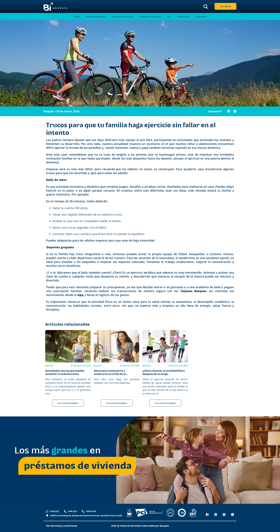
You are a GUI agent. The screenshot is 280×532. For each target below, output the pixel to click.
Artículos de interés (95, 16)
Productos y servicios (150, 16)
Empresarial (183, 16)
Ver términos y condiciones (61, 525)
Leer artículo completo (68, 403)
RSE (169, 16)
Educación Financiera (122, 16)
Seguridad (201, 16)
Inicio (76, 16)
